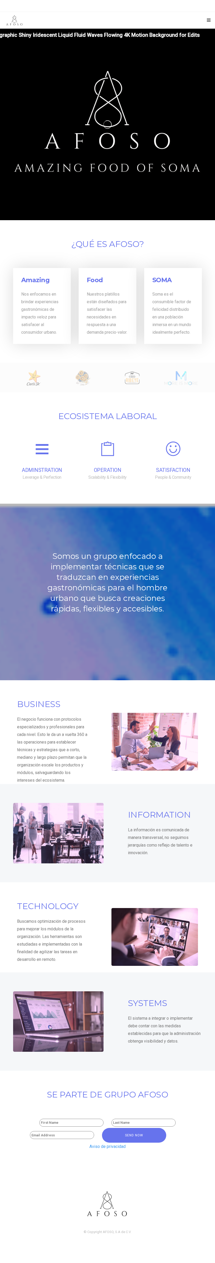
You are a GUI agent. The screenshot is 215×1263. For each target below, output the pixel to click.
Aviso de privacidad (107, 1146)
